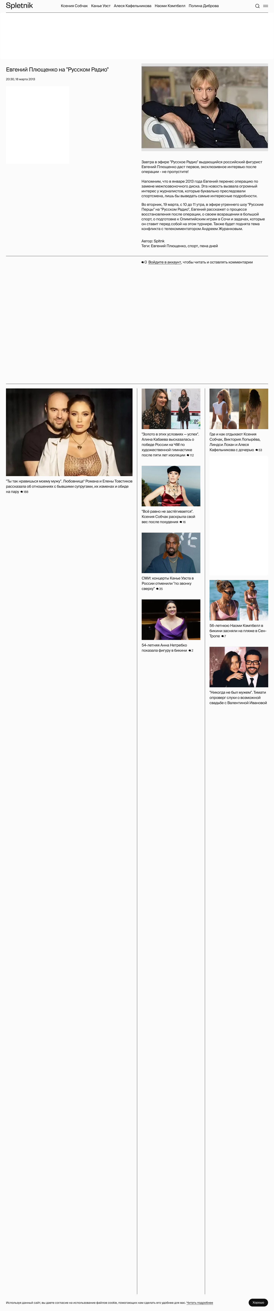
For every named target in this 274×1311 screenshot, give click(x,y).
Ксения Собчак (74, 6)
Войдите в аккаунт (164, 262)
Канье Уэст (101, 6)
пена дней (209, 246)
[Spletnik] (19, 5)
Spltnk (159, 241)
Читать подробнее (200, 1303)
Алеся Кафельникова (132, 6)
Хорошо (258, 1302)
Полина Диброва (204, 6)
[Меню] (265, 6)
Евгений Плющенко (168, 246)
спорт (193, 246)
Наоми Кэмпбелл (170, 6)
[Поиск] (257, 6)
